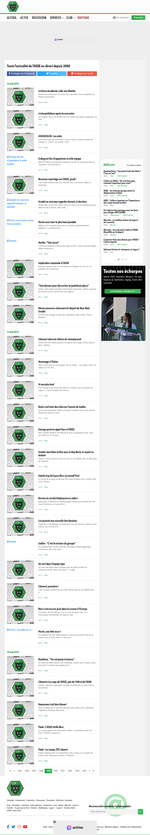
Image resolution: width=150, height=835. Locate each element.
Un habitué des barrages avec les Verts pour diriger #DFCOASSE (121, 211)
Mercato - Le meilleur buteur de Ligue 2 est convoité (121, 221)
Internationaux (36, 805)
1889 (48, 771)
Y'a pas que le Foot (21, 808)
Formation (16, 805)
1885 (19, 771)
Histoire (34, 808)
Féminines (47, 805)
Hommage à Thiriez (48, 361)
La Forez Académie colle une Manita (56, 90)
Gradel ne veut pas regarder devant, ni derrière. (62, 201)
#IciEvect (60, 800)
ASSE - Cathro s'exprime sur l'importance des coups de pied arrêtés (122, 201)
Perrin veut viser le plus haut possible (57, 222)
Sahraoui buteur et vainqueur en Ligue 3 (121, 249)
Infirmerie (25, 805)
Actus (24, 17)
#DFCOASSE (122, 176)
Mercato (113, 225)
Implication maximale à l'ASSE (53, 262)
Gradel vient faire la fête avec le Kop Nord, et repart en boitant (66, 453)
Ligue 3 (76, 805)
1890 (55, 771)
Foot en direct (67, 816)
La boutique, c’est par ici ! (122, 291)
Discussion (39, 17)
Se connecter (121, 17)
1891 (62, 771)
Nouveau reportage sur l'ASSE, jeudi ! (57, 179)
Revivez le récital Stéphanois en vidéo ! (58, 498)
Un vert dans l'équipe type (51, 563)
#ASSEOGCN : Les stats (50, 136)
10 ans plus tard (46, 384)
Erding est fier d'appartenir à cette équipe (59, 158)
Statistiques (114, 215)
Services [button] (57, 17)
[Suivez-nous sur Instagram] (19, 827)
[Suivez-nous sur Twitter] (13, 827)
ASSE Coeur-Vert (14, 811)
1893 (77, 771)
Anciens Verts (69, 808)
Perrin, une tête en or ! (49, 631)
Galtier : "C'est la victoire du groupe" (57, 543)
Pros (46, 102)
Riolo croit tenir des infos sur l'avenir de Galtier (62, 406)
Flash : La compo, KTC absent (53, 749)
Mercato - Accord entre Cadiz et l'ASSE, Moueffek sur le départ (121, 231)
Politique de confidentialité (130, 827)
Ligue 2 (60, 808)
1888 (41, 771)
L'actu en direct (134, 165)
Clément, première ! (48, 586)
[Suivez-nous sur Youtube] (25, 827)
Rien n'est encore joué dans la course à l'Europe (62, 608)
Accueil (12, 17)
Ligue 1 (52, 808)
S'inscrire (138, 17)
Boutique (83, 17)
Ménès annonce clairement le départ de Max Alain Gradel (64, 309)
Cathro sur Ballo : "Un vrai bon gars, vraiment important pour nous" (119, 182)
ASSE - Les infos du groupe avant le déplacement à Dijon (119, 191)
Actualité (10, 800)
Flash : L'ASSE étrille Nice (51, 726)
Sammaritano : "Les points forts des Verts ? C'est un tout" (122, 172)
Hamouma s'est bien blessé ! (52, 704)
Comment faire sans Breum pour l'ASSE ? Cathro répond (121, 240)
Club (55, 805)
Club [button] (70, 17)
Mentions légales (112, 827)
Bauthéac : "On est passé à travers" (56, 659)
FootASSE (42, 816)
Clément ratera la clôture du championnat (59, 339)
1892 (70, 771)
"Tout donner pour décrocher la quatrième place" (63, 285)
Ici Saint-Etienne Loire (27, 816)
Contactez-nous (97, 827)
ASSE (58, 816)
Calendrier (30, 800)
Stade (60, 805)
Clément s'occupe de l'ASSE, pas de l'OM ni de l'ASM (64, 681)
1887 (34, 771)
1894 (84, 771)
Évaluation (50, 800)
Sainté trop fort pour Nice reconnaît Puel (58, 475)
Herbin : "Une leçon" (48, 242)
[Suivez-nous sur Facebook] (8, 827)
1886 (26, 771)
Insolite (10, 808)
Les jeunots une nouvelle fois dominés (57, 520)
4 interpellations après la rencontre (56, 113)
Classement (20, 800)
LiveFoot (50, 816)
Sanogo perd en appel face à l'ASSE (56, 429)
